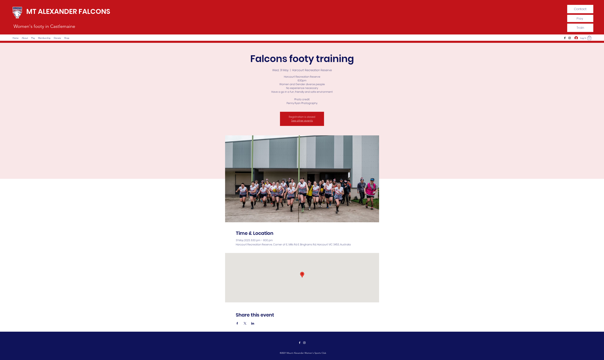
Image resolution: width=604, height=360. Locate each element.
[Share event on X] (244, 323)
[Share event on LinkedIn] (252, 323)
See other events (302, 120)
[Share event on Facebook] (237, 323)
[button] (589, 38)
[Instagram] (569, 38)
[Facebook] (564, 38)
